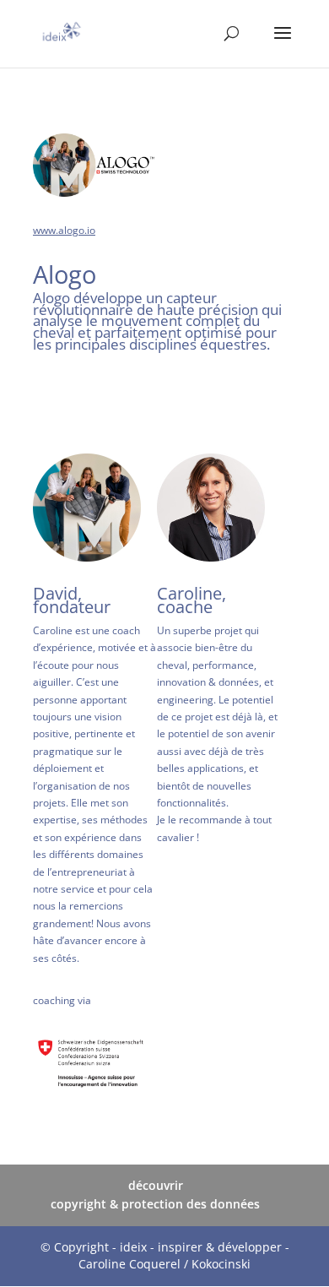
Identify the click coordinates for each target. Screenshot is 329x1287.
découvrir (155, 1185)
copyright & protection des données (155, 1204)
